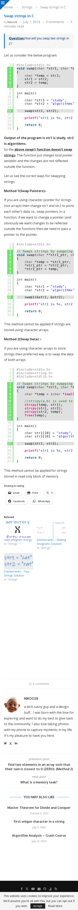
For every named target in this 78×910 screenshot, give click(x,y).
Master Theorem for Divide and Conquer (39, 808)
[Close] (5, 5)
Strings (27, 7)
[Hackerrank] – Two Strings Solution (16, 573)
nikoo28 (12, 22)
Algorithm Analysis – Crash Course (39, 835)
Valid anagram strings (18, 540)
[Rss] (56, 889)
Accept (37, 906)
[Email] (39, 889)
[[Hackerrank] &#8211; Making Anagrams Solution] (51, 529)
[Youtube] (33, 889)
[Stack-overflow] (50, 889)
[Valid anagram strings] (18, 529)
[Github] (44, 889)
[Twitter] (27, 889)
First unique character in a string (39, 821)
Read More (55, 906)
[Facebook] (22, 889)
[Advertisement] (39, 634)
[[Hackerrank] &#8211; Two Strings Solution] (18, 561)
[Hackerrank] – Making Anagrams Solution (51, 542)
